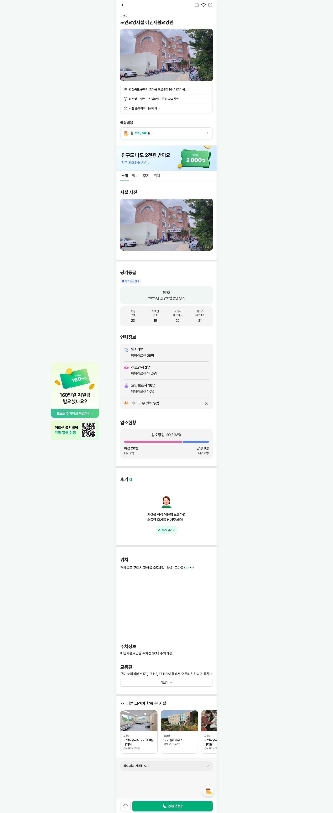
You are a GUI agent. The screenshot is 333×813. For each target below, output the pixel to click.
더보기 (165, 682)
